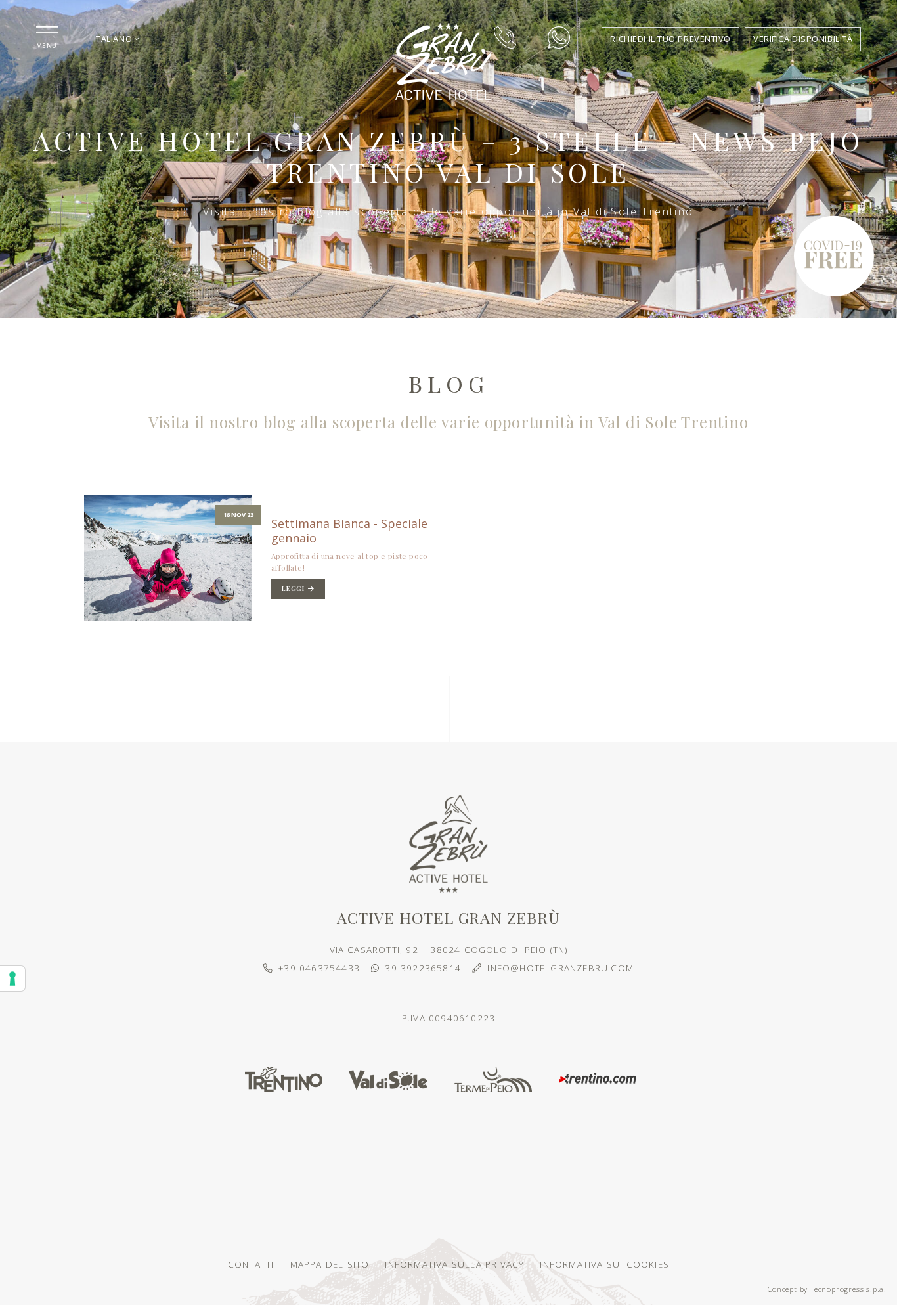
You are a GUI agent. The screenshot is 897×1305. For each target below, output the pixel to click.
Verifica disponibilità (802, 39)
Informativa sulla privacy (454, 1264)
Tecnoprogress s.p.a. (848, 1289)
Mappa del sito (330, 1264)
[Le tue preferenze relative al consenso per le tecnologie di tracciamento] (12, 978)
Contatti (251, 1264)
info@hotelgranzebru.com (560, 968)
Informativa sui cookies (604, 1264)
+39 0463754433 (319, 968)
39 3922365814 (423, 968)
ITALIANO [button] (114, 39)
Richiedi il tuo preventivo (670, 39)
